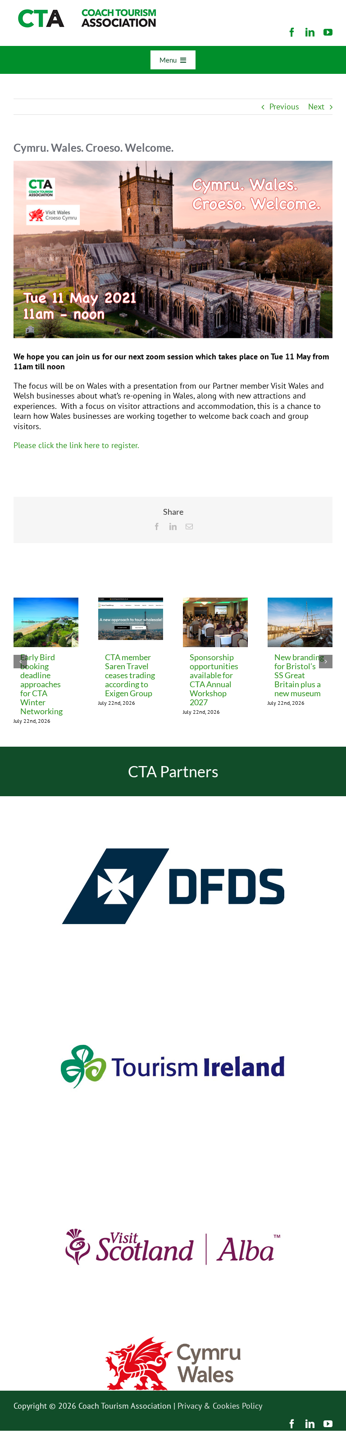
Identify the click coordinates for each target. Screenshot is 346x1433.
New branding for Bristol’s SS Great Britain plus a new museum (299, 675)
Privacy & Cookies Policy (220, 1406)
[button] (20, 661)
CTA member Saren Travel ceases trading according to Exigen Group (130, 675)
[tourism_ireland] (173, 980)
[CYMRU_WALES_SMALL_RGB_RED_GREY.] (173, 1340)
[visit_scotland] (173, 1160)
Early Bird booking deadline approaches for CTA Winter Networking (41, 684)
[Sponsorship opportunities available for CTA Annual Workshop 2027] (215, 603)
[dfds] (173, 800)
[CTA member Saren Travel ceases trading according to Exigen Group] (130, 603)
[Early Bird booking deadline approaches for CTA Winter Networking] (46, 603)
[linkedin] (309, 32)
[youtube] (327, 32)
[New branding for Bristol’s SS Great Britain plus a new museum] (300, 603)
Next (316, 106)
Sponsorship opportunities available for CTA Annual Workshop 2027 (214, 679)
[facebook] (291, 32)
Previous (284, 106)
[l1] (86, 13)
